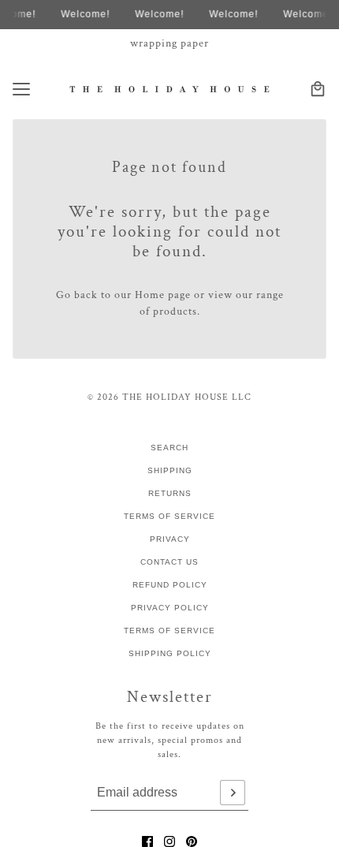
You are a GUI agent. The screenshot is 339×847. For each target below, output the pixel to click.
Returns (170, 493)
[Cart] (317, 89)
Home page (163, 295)
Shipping (169, 470)
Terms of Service (169, 516)
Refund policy (169, 584)
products (175, 311)
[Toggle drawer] (21, 89)
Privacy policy (170, 607)
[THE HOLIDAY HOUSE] (170, 88)
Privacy (170, 539)
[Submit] (232, 792)
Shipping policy (170, 653)
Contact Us (169, 562)
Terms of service (169, 630)
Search (169, 447)
